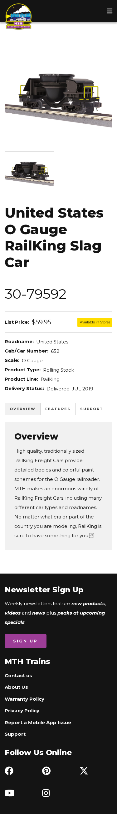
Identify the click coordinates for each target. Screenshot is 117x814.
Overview (23, 409)
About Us (16, 687)
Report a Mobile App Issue (38, 722)
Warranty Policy (24, 699)
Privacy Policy (22, 711)
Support (91, 409)
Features (58, 409)
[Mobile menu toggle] (110, 11)
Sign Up (25, 640)
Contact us (18, 675)
